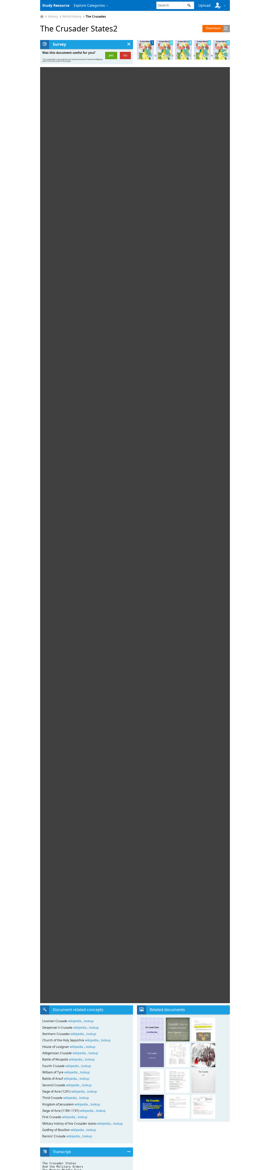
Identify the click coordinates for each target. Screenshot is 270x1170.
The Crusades (96, 16)
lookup (88, 1021)
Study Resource (55, 5)
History (53, 16)
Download (213, 28)
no (125, 55)
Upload (204, 5)
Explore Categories (89, 5)
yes (111, 55)
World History (71, 16)
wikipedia (75, 1021)
